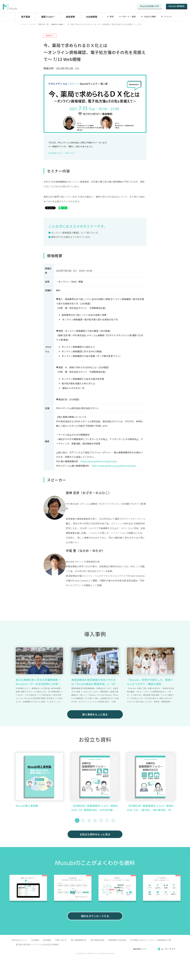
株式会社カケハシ (19, 940)
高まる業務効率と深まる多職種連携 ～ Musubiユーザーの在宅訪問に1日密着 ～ (38, 682)
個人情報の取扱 (97, 940)
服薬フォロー (48, 16)
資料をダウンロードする (95, 916)
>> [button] (113, 820)
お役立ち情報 (150, 16)
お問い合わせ (61, 940)
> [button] (107, 820)
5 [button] (101, 820)
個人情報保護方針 (79, 940)
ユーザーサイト (168, 949)
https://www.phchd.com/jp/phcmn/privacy (114, 465)
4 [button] (95, 820)
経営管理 (70, 16)
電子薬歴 (25, 16)
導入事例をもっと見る (95, 714)
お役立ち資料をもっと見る (95, 834)
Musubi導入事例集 (27, 805)
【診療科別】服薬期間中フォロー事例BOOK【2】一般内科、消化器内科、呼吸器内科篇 (150, 808)
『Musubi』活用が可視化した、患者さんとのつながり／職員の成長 (150, 682)
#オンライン (70, 153)
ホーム (23, 24)
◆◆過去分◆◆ (57, 24)
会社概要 (35, 940)
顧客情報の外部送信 (117, 940)
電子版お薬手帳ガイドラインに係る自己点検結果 (37, 944)
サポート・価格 (129, 16)
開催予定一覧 (44, 24)
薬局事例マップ (139, 949)
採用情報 (47, 940)
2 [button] (83, 820)
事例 (112, 16)
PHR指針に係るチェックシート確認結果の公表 (150, 940)
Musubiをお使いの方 (149, 6)
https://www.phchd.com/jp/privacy (99, 461)
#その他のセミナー (56, 153)
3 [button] (89, 820)
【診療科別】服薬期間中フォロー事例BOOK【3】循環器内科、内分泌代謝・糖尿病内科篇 (94, 808)
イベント (168, 16)
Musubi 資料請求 (176, 6)
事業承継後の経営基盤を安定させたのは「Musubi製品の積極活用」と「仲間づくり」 (94, 682)
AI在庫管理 (91, 16)
